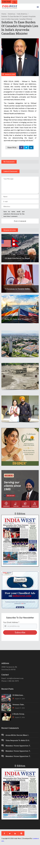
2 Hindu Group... (18, 714)
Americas (11, 14)
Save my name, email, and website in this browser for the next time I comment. (14, 214)
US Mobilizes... (18, 695)
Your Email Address (11, 622)
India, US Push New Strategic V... (19, 319)
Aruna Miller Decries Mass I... (17, 735)
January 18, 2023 (9, 74)
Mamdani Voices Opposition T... (18, 746)
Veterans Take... (18, 704)
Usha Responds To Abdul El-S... (18, 740)
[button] (20, 344)
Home (3, 14)
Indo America (22, 14)
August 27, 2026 (20, 698)
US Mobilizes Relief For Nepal (17, 258)
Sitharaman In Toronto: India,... (18, 289)
